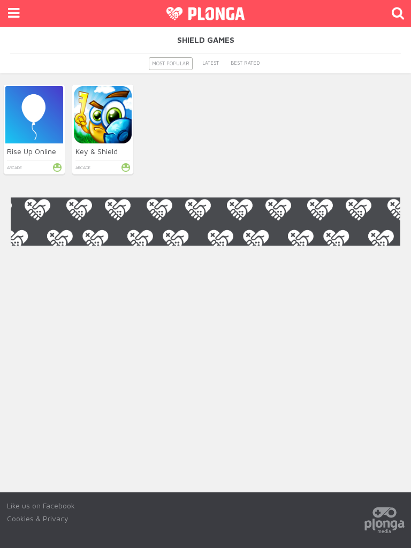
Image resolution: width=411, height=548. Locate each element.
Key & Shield (96, 151)
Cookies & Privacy (37, 518)
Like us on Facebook (41, 505)
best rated (245, 63)
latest (210, 63)
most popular (170, 63)
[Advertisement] (205, 270)
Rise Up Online (31, 151)
